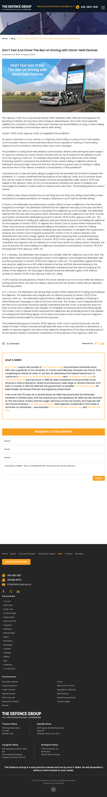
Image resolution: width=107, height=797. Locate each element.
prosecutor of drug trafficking (33, 376)
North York (8, 609)
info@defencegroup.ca (19, 584)
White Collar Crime (65, 685)
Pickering (8, 664)
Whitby (7, 656)
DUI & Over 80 (8, 697)
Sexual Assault (8, 693)
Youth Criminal (8, 689)
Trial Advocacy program (41, 404)
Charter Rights (63, 701)
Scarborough (10, 613)
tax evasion (56, 376)
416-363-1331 (14, 575)
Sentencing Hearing (66, 697)
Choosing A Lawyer (46, 554)
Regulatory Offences (66, 689)
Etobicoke (8, 605)
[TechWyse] (53, 790)
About (13, 554)
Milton (6, 637)
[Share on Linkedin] (103, 344)
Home (5, 38)
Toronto (9, 379)
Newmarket (9, 617)
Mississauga (9, 633)
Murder (5, 705)
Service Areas (8, 596)
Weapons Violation (10, 701)
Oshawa (7, 653)
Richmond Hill (10, 621)
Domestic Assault (10, 682)
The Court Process (27, 554)
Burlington (8, 645)
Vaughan (8, 625)
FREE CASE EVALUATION (16, 562)
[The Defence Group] (16, 7)
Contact (68, 554)
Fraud (59, 682)
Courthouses (9, 668)
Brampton (19, 379)
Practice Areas (9, 677)
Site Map (79, 554)
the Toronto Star (73, 407)
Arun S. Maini (15, 54)
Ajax (5, 661)
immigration (74, 376)
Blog (13, 38)
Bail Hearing (62, 693)
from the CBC (56, 407)
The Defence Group (52, 367)
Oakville (7, 649)
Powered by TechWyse (53, 783)
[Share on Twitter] (99, 344)
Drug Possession (9, 685)
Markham (8, 629)
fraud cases (87, 376)
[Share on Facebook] (96, 344)
